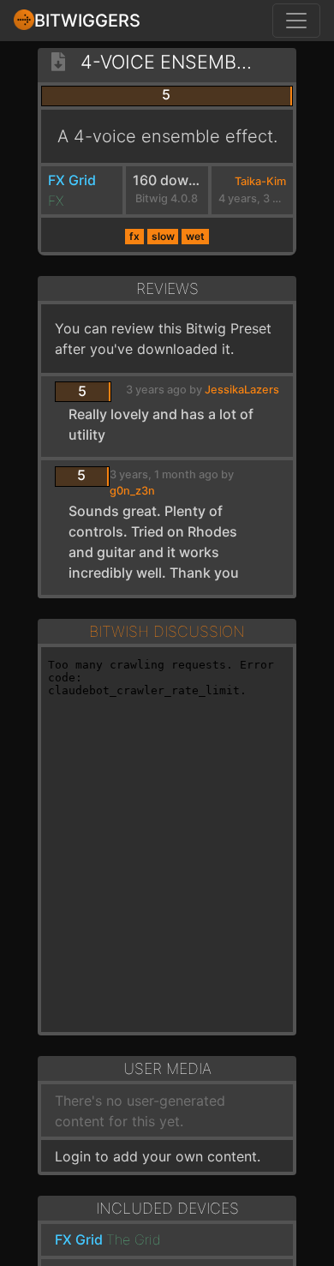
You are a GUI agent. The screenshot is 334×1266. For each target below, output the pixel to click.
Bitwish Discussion (167, 631)
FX (55, 200)
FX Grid (72, 180)
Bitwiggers (87, 20)
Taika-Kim (260, 181)
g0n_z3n (132, 490)
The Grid (133, 1239)
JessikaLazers (242, 389)
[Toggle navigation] (296, 20)
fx (134, 236)
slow (163, 236)
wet (195, 236)
